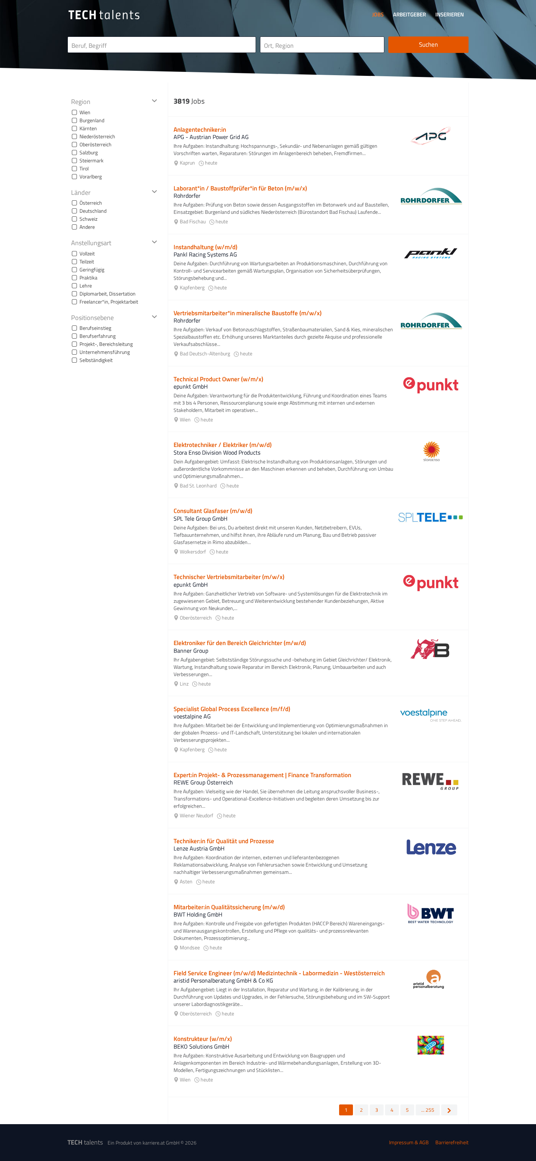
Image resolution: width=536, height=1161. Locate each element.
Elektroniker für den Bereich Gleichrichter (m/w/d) (240, 643)
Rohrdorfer (187, 195)
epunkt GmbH (191, 386)
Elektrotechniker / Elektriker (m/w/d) (223, 445)
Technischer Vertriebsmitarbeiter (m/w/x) (229, 577)
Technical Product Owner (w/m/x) (218, 379)
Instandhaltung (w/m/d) (205, 247)
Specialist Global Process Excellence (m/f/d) (232, 709)
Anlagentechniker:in (200, 129)
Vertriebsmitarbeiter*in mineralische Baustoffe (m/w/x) (248, 313)
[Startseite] (103, 14)
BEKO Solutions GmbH (201, 1046)
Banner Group (191, 650)
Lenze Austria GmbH (199, 848)
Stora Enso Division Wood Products (217, 452)
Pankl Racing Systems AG (205, 254)
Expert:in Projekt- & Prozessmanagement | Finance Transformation (262, 775)
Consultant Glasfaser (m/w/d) (213, 511)
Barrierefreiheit (452, 1142)
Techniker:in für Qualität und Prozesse (224, 841)
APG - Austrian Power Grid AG (211, 136)
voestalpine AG (192, 716)
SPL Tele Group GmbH (201, 518)
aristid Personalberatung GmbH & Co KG (223, 980)
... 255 (427, 1110)
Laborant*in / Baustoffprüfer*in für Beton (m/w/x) (240, 188)
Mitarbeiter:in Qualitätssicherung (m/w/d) (229, 907)
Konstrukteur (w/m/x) (203, 1039)
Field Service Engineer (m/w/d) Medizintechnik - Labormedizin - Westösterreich (279, 973)
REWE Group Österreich (203, 782)
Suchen (428, 44)
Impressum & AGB (409, 1142)
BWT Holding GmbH (198, 914)
